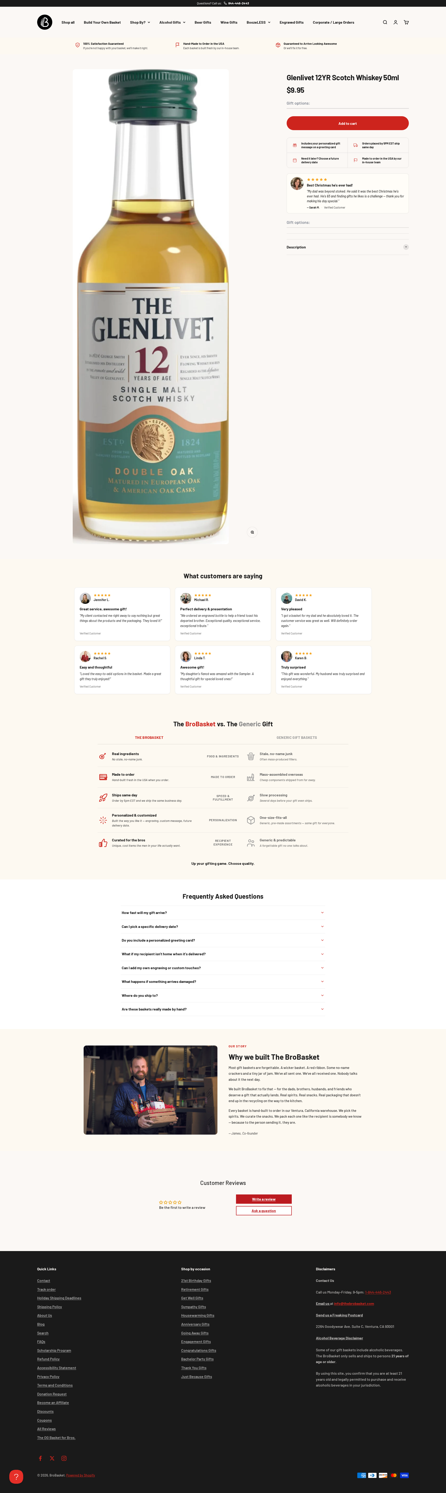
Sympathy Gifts (193, 1306)
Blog (41, 1324)
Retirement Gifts (195, 1289)
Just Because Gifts (196, 1376)
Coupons (44, 1420)
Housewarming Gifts (197, 1315)
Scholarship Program (54, 1350)
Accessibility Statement (56, 1367)
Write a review (264, 1199)
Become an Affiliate (53, 1402)
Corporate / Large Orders (333, 22)
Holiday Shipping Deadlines (59, 1298)
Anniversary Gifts (195, 1324)
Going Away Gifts (195, 1333)
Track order (46, 1289)
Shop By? (137, 22)
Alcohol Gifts (170, 22)
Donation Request (52, 1394)
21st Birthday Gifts (196, 1280)
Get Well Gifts (192, 1298)
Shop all (68, 22)
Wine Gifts (228, 22)
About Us (44, 1315)
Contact (43, 1280)
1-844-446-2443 (378, 1292)
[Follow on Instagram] (64, 1458)
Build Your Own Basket (102, 22)
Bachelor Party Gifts (197, 1359)
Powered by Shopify (80, 1475)
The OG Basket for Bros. (56, 1437)
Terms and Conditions (55, 1385)
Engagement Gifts (196, 1341)
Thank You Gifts (194, 1367)
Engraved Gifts (292, 22)
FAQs (41, 1341)
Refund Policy (48, 1359)
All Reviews (46, 1428)
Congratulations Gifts (198, 1350)
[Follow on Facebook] (40, 1458)
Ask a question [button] (264, 1210)
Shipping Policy (49, 1306)
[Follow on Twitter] (52, 1458)
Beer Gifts (203, 22)
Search (43, 1333)
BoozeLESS (256, 22)
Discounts (45, 1411)
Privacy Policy (48, 1376)
